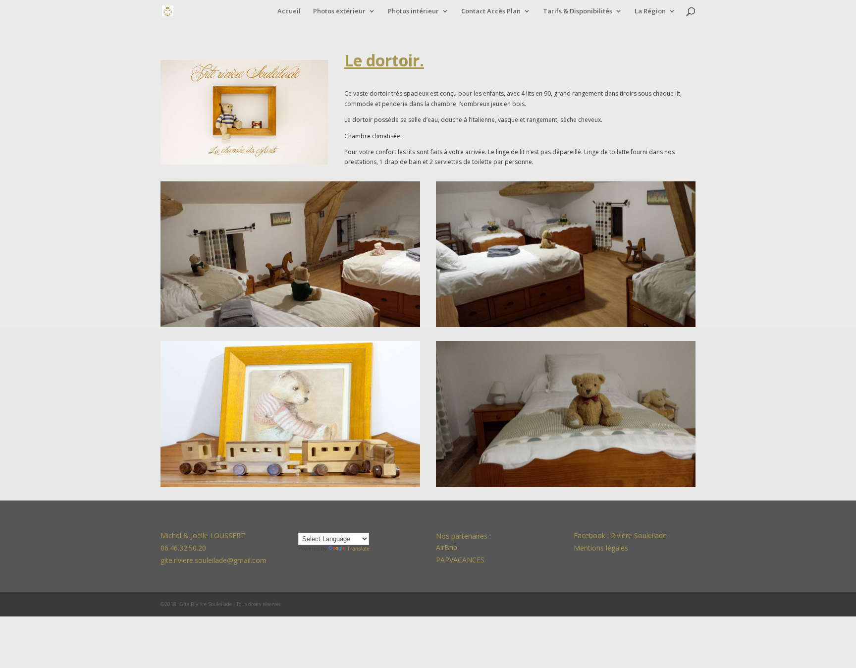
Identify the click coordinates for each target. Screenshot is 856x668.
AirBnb (447, 547)
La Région (650, 11)
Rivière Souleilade (639, 535)
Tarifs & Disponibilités (577, 11)
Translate (358, 549)
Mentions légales (601, 548)
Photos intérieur (413, 11)
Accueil (289, 11)
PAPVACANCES (460, 559)
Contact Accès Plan (491, 11)
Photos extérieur (339, 11)
